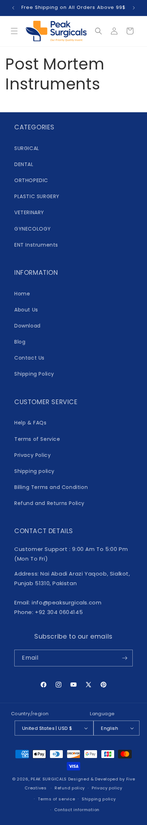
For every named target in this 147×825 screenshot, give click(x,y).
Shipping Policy (34, 373)
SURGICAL (26, 148)
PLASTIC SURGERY (37, 196)
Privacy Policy (32, 455)
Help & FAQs (30, 422)
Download (27, 325)
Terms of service (56, 799)
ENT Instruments (36, 244)
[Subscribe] (124, 658)
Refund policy (70, 788)
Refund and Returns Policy (49, 503)
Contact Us (29, 357)
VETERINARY (29, 212)
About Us (26, 309)
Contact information (77, 810)
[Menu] (14, 31)
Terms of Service (37, 439)
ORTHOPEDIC (31, 180)
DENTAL (24, 164)
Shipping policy (34, 471)
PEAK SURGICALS (49, 779)
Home (22, 293)
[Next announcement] (134, 8)
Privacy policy (107, 788)
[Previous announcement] (13, 8)
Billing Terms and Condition (51, 487)
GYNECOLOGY (32, 228)
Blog (19, 341)
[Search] (98, 31)
